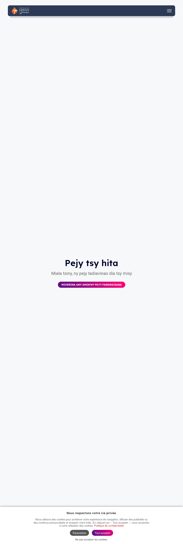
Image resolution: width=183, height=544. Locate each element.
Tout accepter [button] (102, 533)
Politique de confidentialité (109, 525)
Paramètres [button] (79, 533)
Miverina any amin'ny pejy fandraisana (91, 284)
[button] (91, 282)
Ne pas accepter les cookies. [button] (91, 539)
